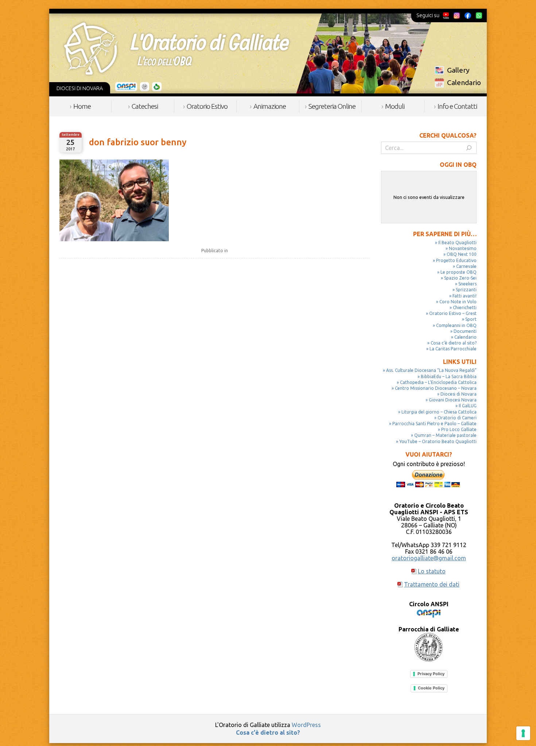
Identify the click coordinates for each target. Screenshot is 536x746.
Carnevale (466, 266)
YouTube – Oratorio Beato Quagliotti (438, 441)
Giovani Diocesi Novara (453, 399)
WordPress (306, 725)
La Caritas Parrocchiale (453, 348)
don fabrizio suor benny (137, 142)
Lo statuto (432, 571)
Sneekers (467, 283)
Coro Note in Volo (458, 301)
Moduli (394, 106)
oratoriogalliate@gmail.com (429, 558)
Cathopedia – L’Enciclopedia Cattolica (438, 382)
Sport (471, 319)
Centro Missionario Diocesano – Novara (436, 388)
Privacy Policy (430, 673)
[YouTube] (446, 15)
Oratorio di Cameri (457, 417)
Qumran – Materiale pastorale (445, 435)
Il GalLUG (468, 405)
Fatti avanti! (465, 295)
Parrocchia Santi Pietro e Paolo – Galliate (434, 423)
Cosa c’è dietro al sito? (454, 343)
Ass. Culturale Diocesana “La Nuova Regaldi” (431, 370)
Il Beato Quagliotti (457, 242)
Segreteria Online (332, 106)
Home (82, 106)
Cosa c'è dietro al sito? (268, 732)
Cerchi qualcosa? (448, 135)
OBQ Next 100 (462, 254)
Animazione (269, 106)
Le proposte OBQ (458, 272)
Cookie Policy (431, 688)
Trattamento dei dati (431, 584)
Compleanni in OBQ (456, 325)
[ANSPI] (126, 87)
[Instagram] (457, 15)
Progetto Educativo (456, 260)
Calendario (464, 82)
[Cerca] (469, 148)
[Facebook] (468, 15)
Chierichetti (465, 307)
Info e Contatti (457, 106)
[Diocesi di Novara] (157, 87)
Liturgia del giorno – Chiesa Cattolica (439, 411)
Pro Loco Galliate (459, 429)
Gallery (458, 70)
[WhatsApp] (479, 15)
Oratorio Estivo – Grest (453, 313)
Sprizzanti (466, 289)
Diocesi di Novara (458, 394)
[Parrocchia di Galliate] (144, 87)
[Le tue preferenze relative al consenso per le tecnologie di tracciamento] (523, 733)
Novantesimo (463, 248)
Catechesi (145, 106)
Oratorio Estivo (207, 106)
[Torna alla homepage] (176, 48)
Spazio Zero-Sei (460, 278)
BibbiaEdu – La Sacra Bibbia (449, 376)
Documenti (465, 331)
